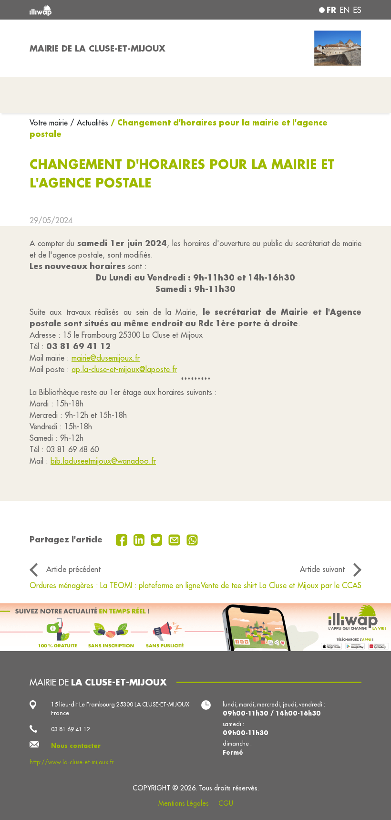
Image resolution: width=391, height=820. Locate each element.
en (345, 10)
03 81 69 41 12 (70, 729)
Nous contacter (76, 745)
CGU (225, 803)
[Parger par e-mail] (175, 539)
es (357, 10)
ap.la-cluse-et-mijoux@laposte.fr (124, 369)
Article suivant (322, 569)
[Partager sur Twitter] (157, 539)
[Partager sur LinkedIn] (140, 539)
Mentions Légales (183, 803)
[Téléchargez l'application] (195, 627)
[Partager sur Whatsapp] (192, 539)
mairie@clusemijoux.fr (106, 358)
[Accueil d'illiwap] (95, 10)
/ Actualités (89, 122)
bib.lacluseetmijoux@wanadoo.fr (103, 461)
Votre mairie (50, 122)
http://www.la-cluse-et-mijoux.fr (71, 762)
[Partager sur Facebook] (123, 539)
